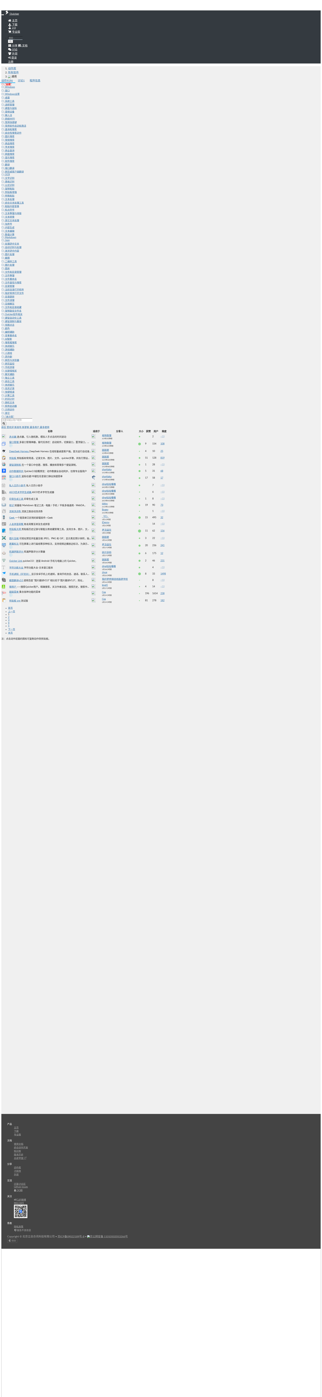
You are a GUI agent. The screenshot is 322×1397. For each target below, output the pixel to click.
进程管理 (9, 105)
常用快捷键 (10, 122)
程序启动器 (10, 406)
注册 (10, 61)
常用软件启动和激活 (15, 126)
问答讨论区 (20, 1184)
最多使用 (44, 427)
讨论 (21, 80)
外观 (16, 1175)
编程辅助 (9, 332)
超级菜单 (14, 592)
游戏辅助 (9, 350)
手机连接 (9, 367)
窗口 (7, 91)
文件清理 (9, 300)
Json (7, 240)
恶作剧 (8, 357)
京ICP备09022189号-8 (71, 1236)
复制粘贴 (9, 189)
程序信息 (35, 80)
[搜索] (10, 41)
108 (162, 444)
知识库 (17, 1151)
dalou (105, 504)
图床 (7, 268)
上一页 (11, 611)
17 (161, 478)
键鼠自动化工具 (12, 318)
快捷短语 (9, 392)
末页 (10, 633)
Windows (9, 87)
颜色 (7, 328)
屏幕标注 (14, 544)
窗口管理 (14, 442)
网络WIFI (9, 119)
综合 (4, 427)
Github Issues (21, 1187)
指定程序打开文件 (14, 293)
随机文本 (9, 402)
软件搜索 (9, 161)
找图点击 (9, 325)
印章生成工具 (16, 499)
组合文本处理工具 (14, 203)
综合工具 (9, 381)
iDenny (105, 522)
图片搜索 (9, 136)
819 (162, 458)
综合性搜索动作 (12, 133)
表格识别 (9, 182)
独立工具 (9, 378)
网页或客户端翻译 (14, 172)
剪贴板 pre (15, 601)
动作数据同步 (16, 471)
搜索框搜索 (10, 343)
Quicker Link (16, 561)
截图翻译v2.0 (16, 580)
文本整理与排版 (12, 213)
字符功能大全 (16, 568)
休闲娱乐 (9, 346)
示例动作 (9, 410)
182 (162, 600)
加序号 (8, 224)
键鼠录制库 (15, 465)
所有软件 (13, 72)
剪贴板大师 (15, 529)
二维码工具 (10, 261)
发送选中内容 (11, 251)
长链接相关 (10, 371)
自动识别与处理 (12, 247)
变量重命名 (10, 335)
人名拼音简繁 (16, 524)
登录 (14, 57)
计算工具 (9, 395)
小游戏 (8, 353)
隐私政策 (18, 1227)
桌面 (7, 98)
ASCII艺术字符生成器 (20, 492)
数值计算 (9, 235)
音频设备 (9, 112)
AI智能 (8, 339)
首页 (10, 608)
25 (161, 451)
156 (162, 531)
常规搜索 (9, 140)
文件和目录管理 (12, 272)
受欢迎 (10, 427)
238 (162, 593)
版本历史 (18, 1155)
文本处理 (9, 199)
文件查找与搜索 (12, 283)
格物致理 (106, 435)
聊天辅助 (9, 374)
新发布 (18, 427)
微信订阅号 (19, 1203)
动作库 (12, 68)
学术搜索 (9, 147)
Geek (12, 518)
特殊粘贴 (9, 196)
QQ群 (19, 1190)
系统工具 (9, 101)
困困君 (105, 450)
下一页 (11, 629)
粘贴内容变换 (11, 206)
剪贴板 (13, 458)
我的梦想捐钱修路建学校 (115, 579)
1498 (163, 574)
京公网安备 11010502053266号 (109, 1236)
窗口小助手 (15, 476)
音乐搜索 (9, 158)
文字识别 (9, 178)
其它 (7, 413)
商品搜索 (9, 143)
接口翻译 (9, 168)
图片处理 (9, 254)
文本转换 (9, 217)
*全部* (8, 84)
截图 (7, 258)
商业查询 (9, 151)
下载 (14, 24)
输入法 (8, 115)
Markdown (10, 237)
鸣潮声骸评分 (16, 552)
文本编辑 (9, 231)
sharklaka (107, 470)
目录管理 (9, 286)
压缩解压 (9, 304)
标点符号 (9, 210)
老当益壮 (106, 530)
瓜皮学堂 (19, 1158)
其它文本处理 (11, 220)
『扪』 (105, 516)
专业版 (15, 32)
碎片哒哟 (106, 552)
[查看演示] (11, 446)
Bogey (105, 510)
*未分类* (9, 417)
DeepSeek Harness (19, 451)
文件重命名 (10, 279)
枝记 (12, 505)
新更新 (26, 427)
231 (162, 561)
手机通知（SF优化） (20, 574)
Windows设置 (12, 94)
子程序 (17, 1171)
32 (161, 517)
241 (162, 545)
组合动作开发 (21, 1148)
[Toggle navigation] (2, 14)
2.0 (13, 28)
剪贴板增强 (10, 192)
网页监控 (9, 364)
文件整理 (9, 275)
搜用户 (13, 587)
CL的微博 (21, 1200)
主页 (14, 20)
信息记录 (9, 388)
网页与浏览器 (11, 360)
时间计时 (9, 399)
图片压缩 (14, 538)
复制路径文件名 (12, 311)
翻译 (7, 165)
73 (161, 505)
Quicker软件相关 (13, 314)
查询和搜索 (10, 129)
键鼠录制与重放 (12, 321)
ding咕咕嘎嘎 (109, 484)
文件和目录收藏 (12, 307)
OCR (7, 175)
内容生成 (9, 227)
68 (161, 471)
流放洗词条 (15, 511)
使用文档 (18, 1144)
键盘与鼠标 (10, 108)
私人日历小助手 (17, 485)
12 (161, 553)
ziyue (104, 572)
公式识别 (9, 185)
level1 (105, 585)
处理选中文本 (11, 244)
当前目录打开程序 (14, 290)
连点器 (13, 437)
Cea (104, 592)
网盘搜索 (9, 154)
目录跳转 (9, 297)
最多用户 (35, 427)
